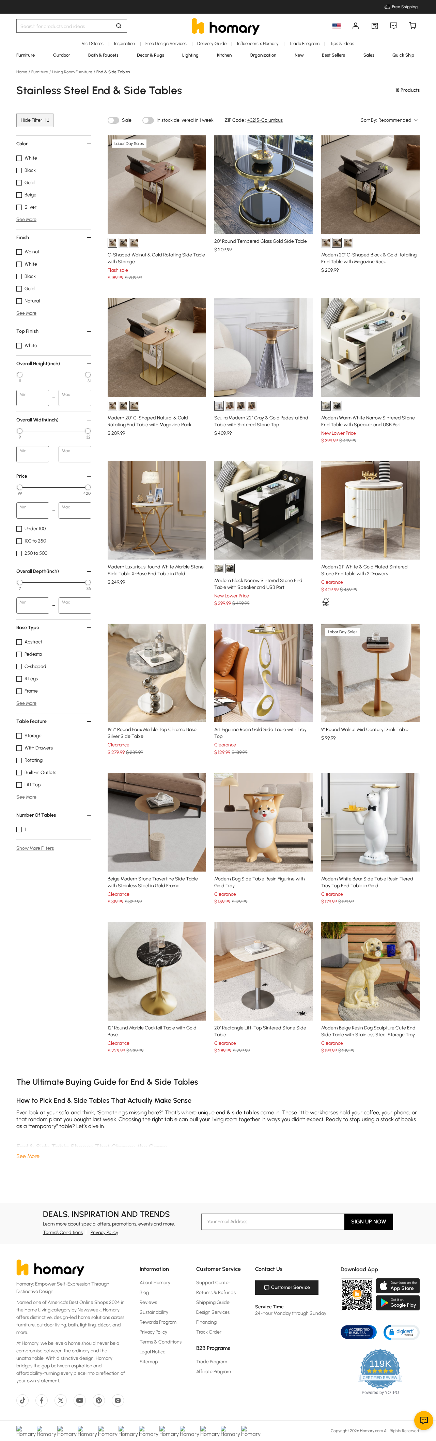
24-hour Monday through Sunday (290, 1313)
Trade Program (211, 1362)
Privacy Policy (104, 1232)
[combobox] (398, 120)
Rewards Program (158, 1322)
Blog (144, 1292)
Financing (206, 1322)
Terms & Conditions (161, 1342)
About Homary (155, 1283)
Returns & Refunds (216, 1292)
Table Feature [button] (31, 721)
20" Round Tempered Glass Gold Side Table (260, 241)
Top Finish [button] (27, 331)
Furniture (39, 72)
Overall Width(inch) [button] (37, 420)
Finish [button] (22, 237)
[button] (402, 1332)
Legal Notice (153, 1352)
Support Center (213, 1283)
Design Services (213, 1312)
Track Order (208, 1332)
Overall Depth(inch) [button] (37, 571)
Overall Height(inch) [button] (38, 364)
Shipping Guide (213, 1302)
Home (22, 72)
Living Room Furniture (72, 72)
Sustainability (154, 1312)
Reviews (148, 1302)
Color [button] (22, 144)
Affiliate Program (213, 1372)
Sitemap (149, 1362)
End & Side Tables (112, 72)
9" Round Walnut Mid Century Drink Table (364, 729)
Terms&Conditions (63, 1232)
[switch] (113, 120)
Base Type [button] (27, 627)
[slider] (19, 374)
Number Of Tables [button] (36, 815)
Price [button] (21, 476)
